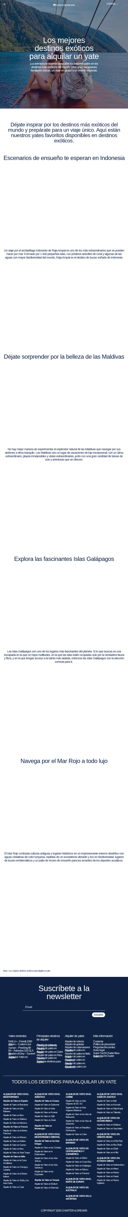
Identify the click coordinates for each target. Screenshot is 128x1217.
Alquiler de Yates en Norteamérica (110, 1165)
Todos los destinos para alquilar (48, 1061)
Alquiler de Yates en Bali (106, 1101)
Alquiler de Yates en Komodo (108, 1104)
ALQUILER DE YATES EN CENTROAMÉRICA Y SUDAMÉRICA (77, 1151)
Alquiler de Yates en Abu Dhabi (109, 1145)
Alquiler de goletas (74, 1044)
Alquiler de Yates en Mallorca (14, 1119)
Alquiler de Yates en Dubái (107, 1148)
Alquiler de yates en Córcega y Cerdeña (46, 1045)
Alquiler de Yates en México (77, 1169)
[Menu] (4, 4)
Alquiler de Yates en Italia (14, 1156)
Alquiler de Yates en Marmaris (46, 1187)
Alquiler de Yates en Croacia (46, 1101)
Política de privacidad (104, 1044)
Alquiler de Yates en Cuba (76, 1134)
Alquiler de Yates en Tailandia (108, 1112)
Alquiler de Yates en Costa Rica (78, 1162)
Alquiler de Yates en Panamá (77, 1173)
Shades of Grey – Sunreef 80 (21, 1054)
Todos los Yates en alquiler (18, 1057)
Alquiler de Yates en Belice (76, 1158)
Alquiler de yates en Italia (77, 1053)
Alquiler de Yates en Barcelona (15, 1104)
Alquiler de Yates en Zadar (45, 1120)
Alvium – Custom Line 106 (19, 1044)
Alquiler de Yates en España (15, 1101)
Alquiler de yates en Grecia (75, 1063)
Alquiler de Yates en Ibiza (13, 1115)
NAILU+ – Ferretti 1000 (20, 1041)
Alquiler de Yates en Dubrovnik (46, 1104)
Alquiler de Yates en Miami (107, 1168)
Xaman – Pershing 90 (19, 1047)
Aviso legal (98, 1050)
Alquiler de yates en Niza (49, 1055)
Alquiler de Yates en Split (44, 1116)
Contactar (98, 1041)
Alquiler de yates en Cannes (46, 1058)
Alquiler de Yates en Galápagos (78, 1165)
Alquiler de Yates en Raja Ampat (110, 1108)
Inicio (5, 971)
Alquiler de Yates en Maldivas (109, 1124)
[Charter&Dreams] (64, 5)
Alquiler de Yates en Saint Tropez (16, 1152)
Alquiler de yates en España (75, 1050)
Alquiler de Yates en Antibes (14, 1141)
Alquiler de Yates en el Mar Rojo (109, 1141)
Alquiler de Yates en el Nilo (107, 1152)
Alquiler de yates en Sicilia (75, 1056)
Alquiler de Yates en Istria (44, 1108)
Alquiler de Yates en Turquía (46, 1180)
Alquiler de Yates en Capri (13, 1187)
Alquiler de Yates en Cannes (14, 1145)
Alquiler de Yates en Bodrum (46, 1184)
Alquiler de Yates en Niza (13, 1149)
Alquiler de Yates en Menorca (15, 1123)
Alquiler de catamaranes (77, 1047)
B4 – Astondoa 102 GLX (20, 1050)
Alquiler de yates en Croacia (46, 1048)
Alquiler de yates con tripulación (75, 1067)
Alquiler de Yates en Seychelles (109, 1128)
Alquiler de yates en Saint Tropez (49, 1052)
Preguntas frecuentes (104, 1047)
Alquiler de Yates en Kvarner (45, 1112)
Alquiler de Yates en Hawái (107, 1176)
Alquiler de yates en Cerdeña (75, 1060)
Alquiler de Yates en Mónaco (14, 1137)
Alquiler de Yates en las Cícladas (47, 1147)
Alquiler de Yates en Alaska (108, 1172)
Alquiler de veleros (74, 1041)
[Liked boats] (123, 4)
